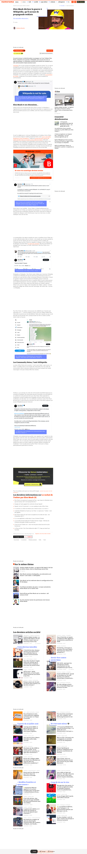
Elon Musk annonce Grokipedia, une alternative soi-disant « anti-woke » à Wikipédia (35, 574)
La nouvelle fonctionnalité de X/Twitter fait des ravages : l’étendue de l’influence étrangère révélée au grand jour (32, 521)
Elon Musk (16, 539)
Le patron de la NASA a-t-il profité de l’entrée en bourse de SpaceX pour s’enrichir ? (31, 811)
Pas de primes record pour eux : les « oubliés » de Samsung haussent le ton (65, 715)
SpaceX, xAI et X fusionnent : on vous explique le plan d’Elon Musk (31, 506)
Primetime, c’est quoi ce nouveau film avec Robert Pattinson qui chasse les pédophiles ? (64, 650)
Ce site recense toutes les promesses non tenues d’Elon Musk (35, 600)
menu (16, 1)
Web (40, 539)
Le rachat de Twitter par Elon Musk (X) (33, 496)
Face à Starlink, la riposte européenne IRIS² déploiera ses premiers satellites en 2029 (65, 639)
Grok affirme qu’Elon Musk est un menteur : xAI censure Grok (34, 594)
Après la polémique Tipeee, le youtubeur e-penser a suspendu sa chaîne (64, 147)
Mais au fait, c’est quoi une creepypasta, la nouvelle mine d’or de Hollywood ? (65, 739)
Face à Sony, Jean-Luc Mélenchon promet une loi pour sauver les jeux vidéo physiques (65, 761)
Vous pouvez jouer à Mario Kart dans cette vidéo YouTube (31, 739)
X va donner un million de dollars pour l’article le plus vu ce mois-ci (31, 508)
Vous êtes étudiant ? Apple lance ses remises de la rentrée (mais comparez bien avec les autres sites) (32, 663)
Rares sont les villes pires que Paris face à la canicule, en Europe (31, 774)
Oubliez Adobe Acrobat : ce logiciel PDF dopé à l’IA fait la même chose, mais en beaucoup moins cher (36, 568)
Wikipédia (15, 65)
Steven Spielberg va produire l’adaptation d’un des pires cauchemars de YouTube (65, 750)
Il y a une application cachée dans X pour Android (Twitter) (29, 518)
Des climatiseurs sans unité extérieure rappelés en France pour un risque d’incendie (31, 716)
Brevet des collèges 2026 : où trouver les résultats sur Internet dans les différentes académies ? (32, 761)
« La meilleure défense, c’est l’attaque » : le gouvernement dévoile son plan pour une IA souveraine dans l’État (65, 809)
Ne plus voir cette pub (18, 47)
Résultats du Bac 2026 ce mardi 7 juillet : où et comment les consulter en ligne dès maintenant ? (31, 750)
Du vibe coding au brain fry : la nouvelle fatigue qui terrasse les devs (65, 686)
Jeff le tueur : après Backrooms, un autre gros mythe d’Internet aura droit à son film (32, 674)
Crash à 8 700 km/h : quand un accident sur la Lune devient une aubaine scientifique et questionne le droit (65, 676)
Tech (45, 539)
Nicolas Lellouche (20, 28)
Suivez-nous (49, 50)
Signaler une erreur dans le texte (42, 533)
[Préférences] (75, 2)
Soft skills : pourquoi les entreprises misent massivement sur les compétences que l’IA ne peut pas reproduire (64, 665)
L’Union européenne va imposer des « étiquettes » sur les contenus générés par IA (63, 135)
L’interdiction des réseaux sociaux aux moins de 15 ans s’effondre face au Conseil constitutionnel (31, 652)
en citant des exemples (33, 243)
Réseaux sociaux (33, 539)
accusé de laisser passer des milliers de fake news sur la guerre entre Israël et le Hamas (31, 139)
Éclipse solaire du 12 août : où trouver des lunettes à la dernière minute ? (32, 683)
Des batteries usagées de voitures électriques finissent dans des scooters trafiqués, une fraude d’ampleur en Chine (32, 822)
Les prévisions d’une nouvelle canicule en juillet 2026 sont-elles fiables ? (64, 130)
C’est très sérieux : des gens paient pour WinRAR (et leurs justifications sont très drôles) (32, 800)
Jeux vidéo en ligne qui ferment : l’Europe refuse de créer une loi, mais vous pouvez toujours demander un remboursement (65, 775)
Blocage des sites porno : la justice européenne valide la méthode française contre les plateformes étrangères (65, 788)
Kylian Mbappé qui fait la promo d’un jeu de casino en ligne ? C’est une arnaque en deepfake (64, 141)
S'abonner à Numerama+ (32, 484)
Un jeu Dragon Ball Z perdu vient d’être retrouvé (65, 796)
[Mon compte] (72, 2)
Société (62, 5)
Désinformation (70, 5)
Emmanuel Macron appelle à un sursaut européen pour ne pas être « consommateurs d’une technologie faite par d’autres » (31, 790)
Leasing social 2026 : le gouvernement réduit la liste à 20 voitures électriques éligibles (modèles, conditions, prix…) (31, 729)
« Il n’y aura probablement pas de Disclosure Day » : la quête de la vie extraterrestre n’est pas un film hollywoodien (66, 124)
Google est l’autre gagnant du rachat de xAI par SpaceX (28, 504)
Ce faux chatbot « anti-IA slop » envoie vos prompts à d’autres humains (65, 818)
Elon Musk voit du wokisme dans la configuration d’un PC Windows (36, 581)
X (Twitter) (23, 539)
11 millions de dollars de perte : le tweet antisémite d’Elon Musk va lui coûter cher (35, 587)
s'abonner (81, 2)
